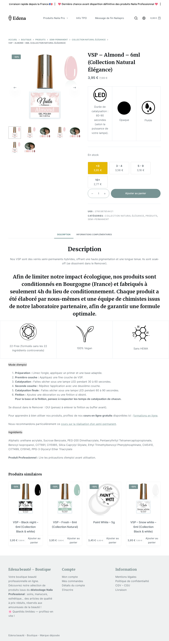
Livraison (121, 589)
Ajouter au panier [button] (34, 540)
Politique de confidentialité (132, 581)
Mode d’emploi (17, 364)
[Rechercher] (136, 18)
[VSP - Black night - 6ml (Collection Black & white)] (26, 499)
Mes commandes (72, 581)
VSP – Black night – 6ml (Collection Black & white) (25, 527)
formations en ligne (145, 415)
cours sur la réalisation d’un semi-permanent (88, 424)
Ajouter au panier (135, 193)
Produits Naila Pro (54, 18)
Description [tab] (63, 234)
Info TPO (81, 18)
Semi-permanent (98, 219)
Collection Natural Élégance (124, 215)
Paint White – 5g (104, 522)
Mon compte (70, 576)
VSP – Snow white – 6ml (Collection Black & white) (143, 527)
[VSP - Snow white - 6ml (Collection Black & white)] (143, 499)
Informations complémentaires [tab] (94, 234)
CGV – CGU (122, 585)
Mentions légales (125, 576)
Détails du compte (73, 585)
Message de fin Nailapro (109, 18)
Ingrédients (15, 432)
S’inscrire (67, 589)
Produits (151, 215)
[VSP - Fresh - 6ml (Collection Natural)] (65, 499)
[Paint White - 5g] (104, 499)
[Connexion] (143, 18)
